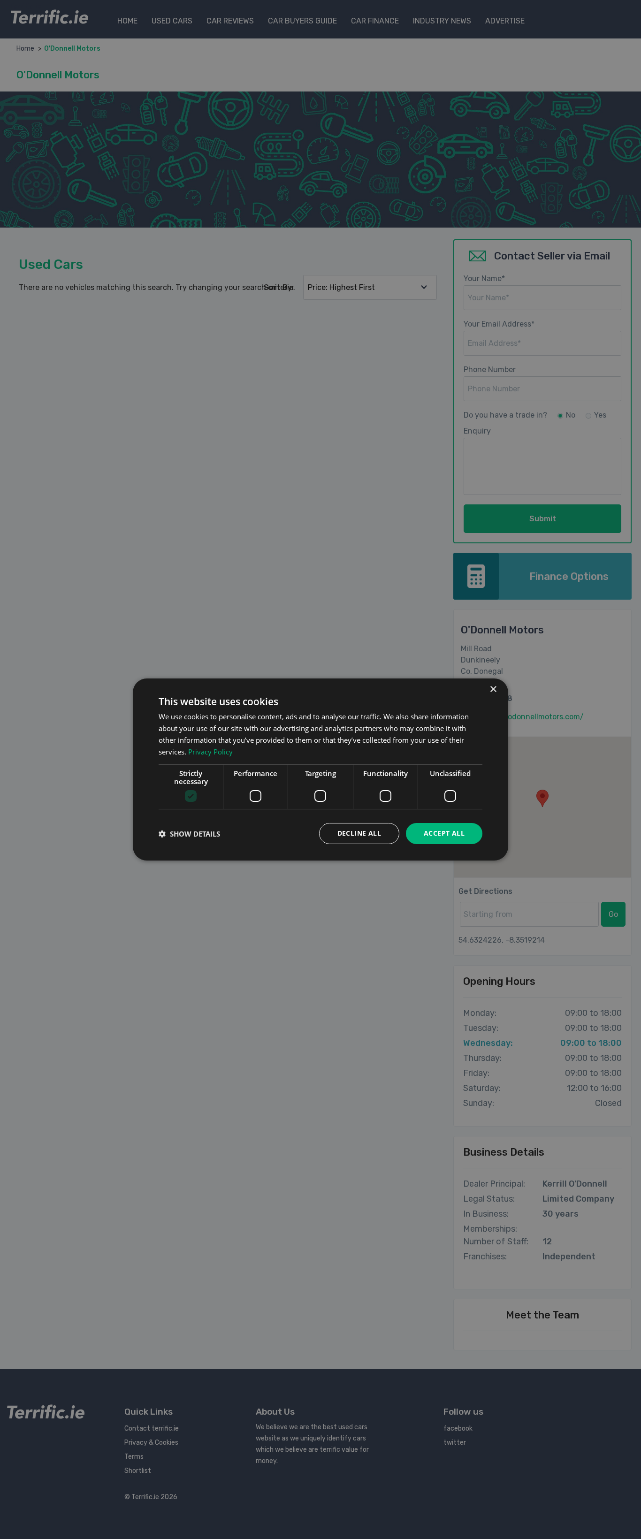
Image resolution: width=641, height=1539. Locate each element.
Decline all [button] (359, 833)
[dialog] (320, 769)
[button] (189, 834)
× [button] (492, 689)
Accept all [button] (444, 833)
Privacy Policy (210, 751)
